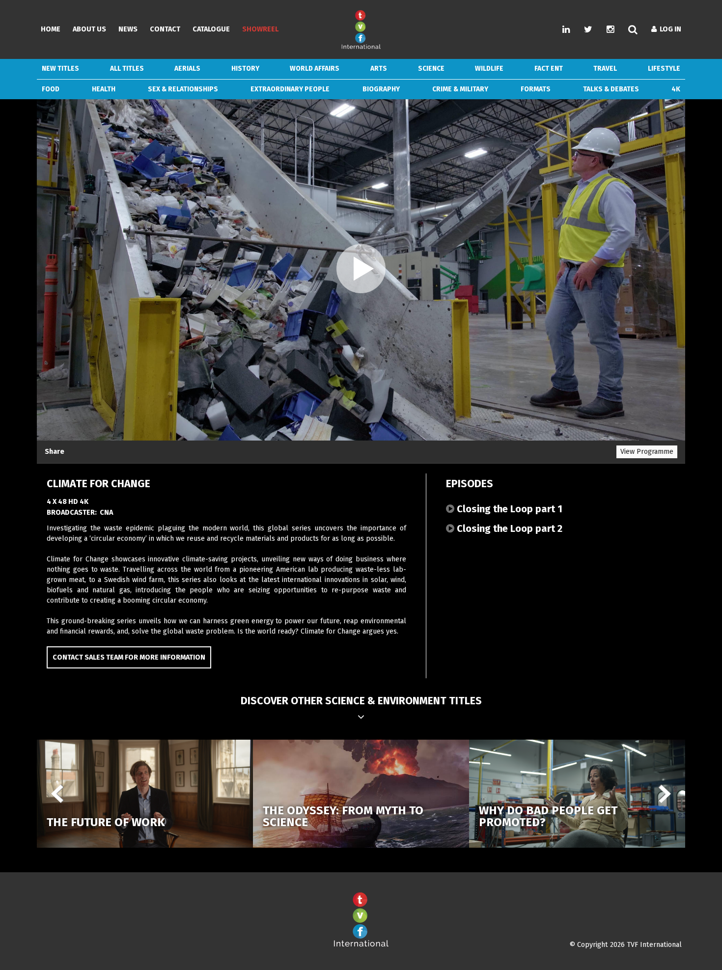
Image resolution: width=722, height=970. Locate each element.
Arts (378, 68)
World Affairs (314, 68)
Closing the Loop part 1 (508, 509)
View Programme (646, 451)
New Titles (60, 68)
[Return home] (361, 945)
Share (54, 451)
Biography (381, 89)
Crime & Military (460, 89)
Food (50, 89)
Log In (669, 29)
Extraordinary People (290, 89)
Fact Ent (548, 68)
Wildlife (489, 68)
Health (103, 89)
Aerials (187, 68)
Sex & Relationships (183, 89)
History (245, 68)
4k (675, 89)
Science (431, 68)
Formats (536, 89)
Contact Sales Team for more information (129, 657)
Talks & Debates (611, 89)
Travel (605, 68)
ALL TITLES (127, 68)
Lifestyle (664, 68)
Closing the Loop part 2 (508, 528)
